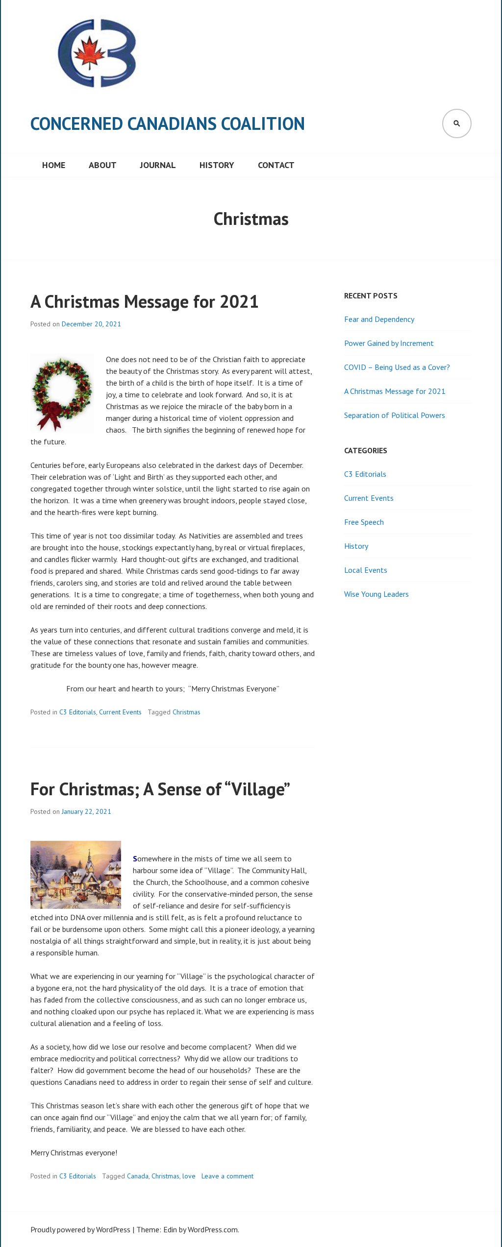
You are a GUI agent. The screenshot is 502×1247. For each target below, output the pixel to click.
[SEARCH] (457, 123)
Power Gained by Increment (389, 343)
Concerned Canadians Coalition (167, 123)
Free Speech (364, 522)
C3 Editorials (77, 712)
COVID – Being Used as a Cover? (397, 367)
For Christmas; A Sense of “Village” (160, 788)
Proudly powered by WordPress (80, 1229)
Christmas (187, 712)
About (103, 165)
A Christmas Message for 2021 (144, 301)
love (189, 1176)
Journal (158, 165)
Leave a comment (227, 1176)
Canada (138, 1176)
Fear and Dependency (379, 319)
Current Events (120, 712)
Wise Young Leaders (376, 594)
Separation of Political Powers (394, 415)
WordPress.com (213, 1229)
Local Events (365, 570)
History (217, 165)
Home (53, 165)
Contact (276, 165)
